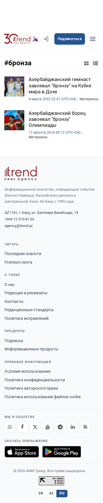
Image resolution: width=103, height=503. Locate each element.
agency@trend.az (19, 226)
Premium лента (18, 262)
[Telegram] (60, 427)
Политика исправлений (27, 318)
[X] (35, 427)
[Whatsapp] (10, 427)
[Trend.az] (21, 39)
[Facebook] (22, 427)
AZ (51, 493)
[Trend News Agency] (21, 173)
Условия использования (28, 371)
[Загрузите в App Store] (22, 451)
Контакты (14, 301)
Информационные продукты (31, 349)
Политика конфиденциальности (35, 380)
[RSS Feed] (85, 427)
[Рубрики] (93, 39)
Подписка (14, 340)
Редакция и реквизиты (26, 293)
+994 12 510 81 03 (19, 219)
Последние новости (23, 253)
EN (41, 493)
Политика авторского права (31, 388)
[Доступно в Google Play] (61, 451)
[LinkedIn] (73, 427)
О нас (10, 284)
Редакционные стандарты (29, 309)
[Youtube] (47, 427)
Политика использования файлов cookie (43, 396)
